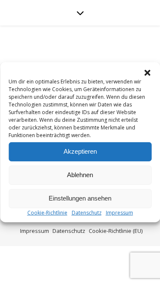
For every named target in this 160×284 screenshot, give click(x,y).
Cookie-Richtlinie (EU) (116, 231)
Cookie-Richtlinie (47, 212)
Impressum (119, 212)
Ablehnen (80, 174)
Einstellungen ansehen (80, 198)
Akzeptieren (80, 151)
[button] (147, 72)
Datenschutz (87, 212)
